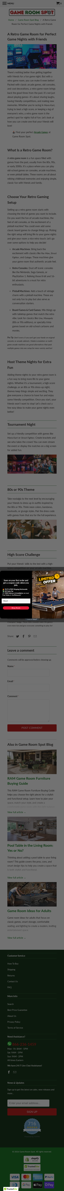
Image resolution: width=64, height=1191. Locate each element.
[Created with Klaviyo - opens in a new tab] (32, 619)
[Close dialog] (62, 572)
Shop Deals (16, 608)
